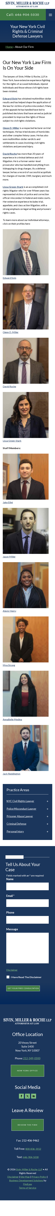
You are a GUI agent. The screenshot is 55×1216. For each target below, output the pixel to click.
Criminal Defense (16, 823)
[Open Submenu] (47, 801)
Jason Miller (9, 556)
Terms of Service (27, 1187)
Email (10, 895)
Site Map (25, 1176)
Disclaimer (12, 969)
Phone (10, 912)
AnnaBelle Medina (12, 719)
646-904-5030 (27, 14)
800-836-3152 (33, 1148)
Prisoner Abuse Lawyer (20, 816)
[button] (50, 14)
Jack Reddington (11, 773)
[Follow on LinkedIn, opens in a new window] (33, 1096)
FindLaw (27, 1184)
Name (9, 879)
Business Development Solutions (26, 1180)
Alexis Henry (9, 610)
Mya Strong (9, 665)
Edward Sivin (9, 277)
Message (12, 929)
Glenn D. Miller (10, 332)
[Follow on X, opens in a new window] (27, 1096)
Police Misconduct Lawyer (21, 808)
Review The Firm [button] (27, 1125)
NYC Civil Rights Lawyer (20, 801)
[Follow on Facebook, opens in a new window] (21, 1096)
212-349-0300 (31, 1058)
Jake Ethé (8, 502)
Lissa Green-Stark (13, 186)
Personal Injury (15, 831)
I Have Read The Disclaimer (26, 977)
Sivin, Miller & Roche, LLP (29, 1169)
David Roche (9, 386)
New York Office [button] (27, 1070)
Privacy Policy (38, 1176)
